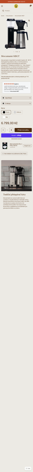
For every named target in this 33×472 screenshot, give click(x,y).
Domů (2, 15)
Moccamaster (9, 15)
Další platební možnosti (16, 138)
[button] (30, 6)
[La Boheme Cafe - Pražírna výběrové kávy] (16, 6)
